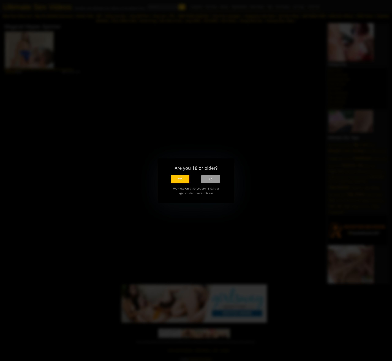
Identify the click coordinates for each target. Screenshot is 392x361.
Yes (180, 179)
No (211, 179)
